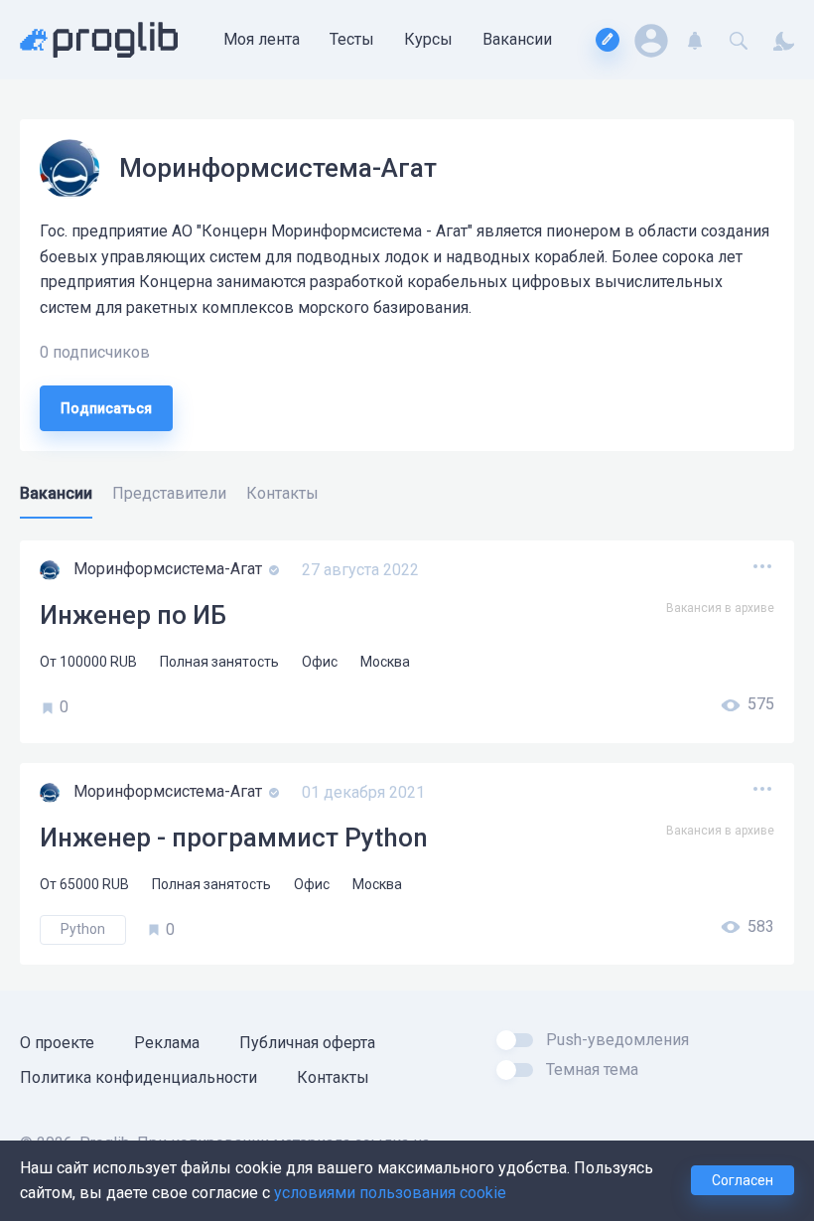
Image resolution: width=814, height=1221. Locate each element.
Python (83, 929)
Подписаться (106, 408)
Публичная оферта (307, 1042)
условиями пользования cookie (390, 1192)
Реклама (167, 1042)
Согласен (742, 1180)
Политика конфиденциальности (138, 1077)
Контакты (333, 1077)
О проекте (57, 1042)
